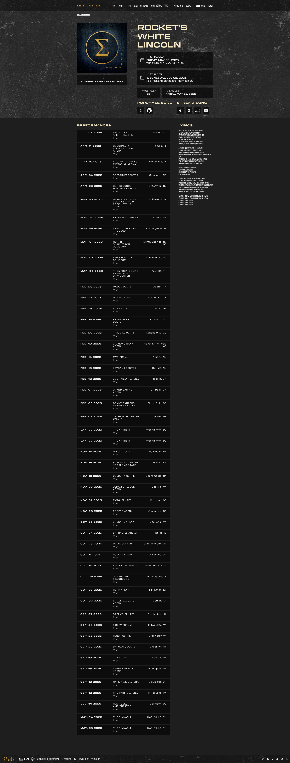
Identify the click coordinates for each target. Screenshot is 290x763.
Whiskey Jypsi (179, 5)
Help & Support (66, 759)
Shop (129, 5)
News (136, 5)
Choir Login (200, 5)
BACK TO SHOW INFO (83, 14)
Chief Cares (144, 5)
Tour (114, 5)
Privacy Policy (83, 759)
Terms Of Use (95, 759)
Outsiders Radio (156, 5)
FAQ (75, 759)
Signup (210, 5)
